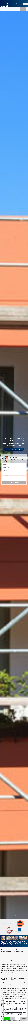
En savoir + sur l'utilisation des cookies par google (15, 1012)
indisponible (5, 4)
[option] (14, 510)
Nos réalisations (14, 449)
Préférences (23, 1018)
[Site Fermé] (4, 9)
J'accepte (7, 1018)
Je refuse (13, 1018)
